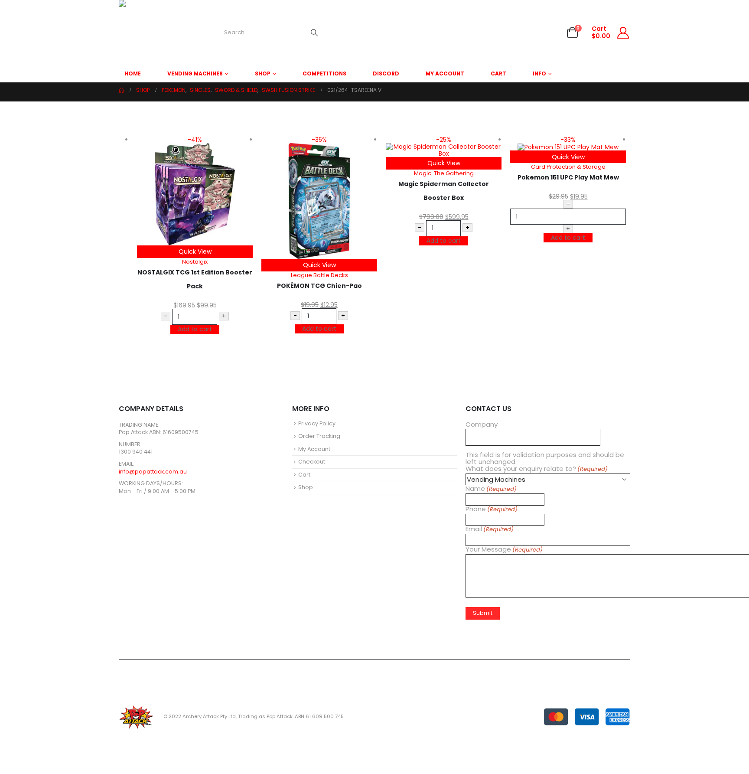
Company (482, 424)
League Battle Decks (319, 275)
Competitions (324, 73)
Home (132, 73)
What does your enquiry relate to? (537, 469)
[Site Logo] (151, 32)
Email (490, 529)
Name (491, 489)
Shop (262, 73)
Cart (498, 73)
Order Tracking (319, 436)
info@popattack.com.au (153, 471)
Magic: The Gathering (444, 173)
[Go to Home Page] (121, 90)
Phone (492, 509)
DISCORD (386, 73)
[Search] (314, 32)
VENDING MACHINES (195, 73)
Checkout (311, 461)
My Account (445, 73)
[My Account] (623, 33)
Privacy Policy (316, 423)
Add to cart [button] (195, 329)
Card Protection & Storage (568, 167)
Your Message (504, 549)
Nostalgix (195, 262)
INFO (539, 73)
